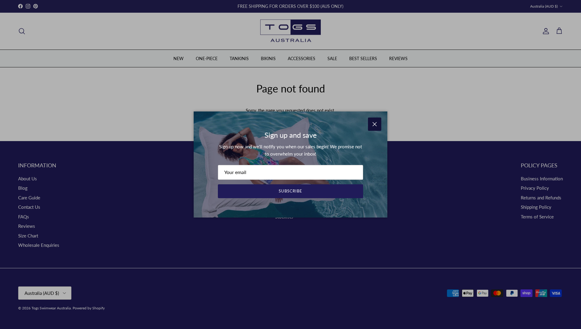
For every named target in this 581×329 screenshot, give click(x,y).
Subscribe (290, 191)
